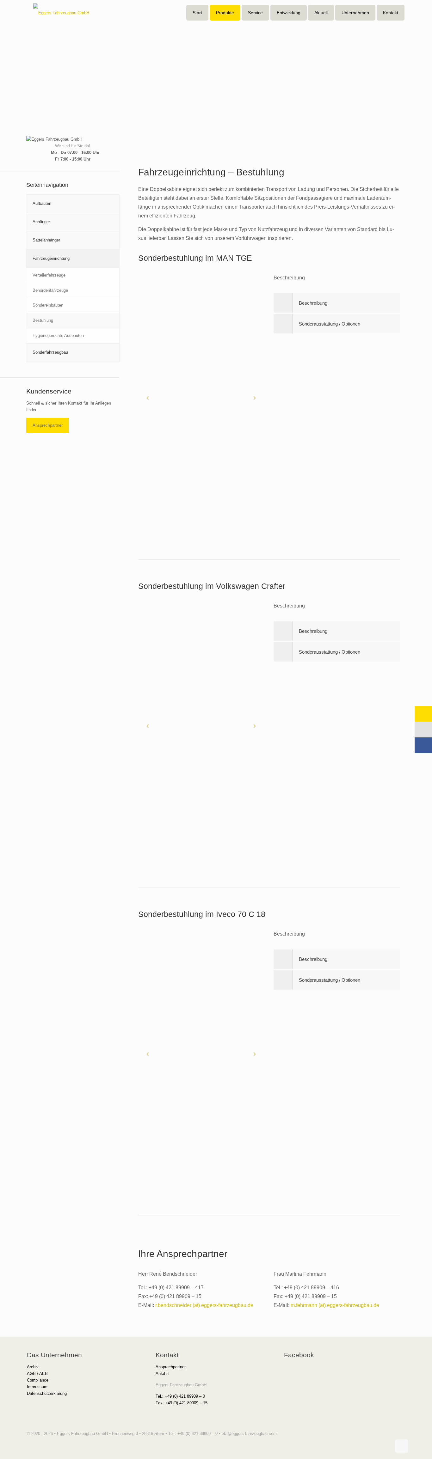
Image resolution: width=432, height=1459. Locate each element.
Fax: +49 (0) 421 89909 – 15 (181, 1403)
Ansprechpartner (48, 425)
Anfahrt (162, 1373)
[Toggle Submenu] (108, 204)
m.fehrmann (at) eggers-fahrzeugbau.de (335, 1305)
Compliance (37, 1380)
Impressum (37, 1386)
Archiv (33, 1366)
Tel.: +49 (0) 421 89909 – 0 (180, 1396)
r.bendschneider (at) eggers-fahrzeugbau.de (204, 1305)
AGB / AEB (37, 1373)
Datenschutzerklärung (47, 1393)
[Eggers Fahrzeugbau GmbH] (61, 12)
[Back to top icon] (401, 1446)
